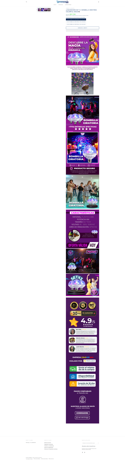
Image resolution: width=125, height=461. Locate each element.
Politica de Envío (47, 442)
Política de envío (51, 458)
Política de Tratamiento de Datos (50, 449)
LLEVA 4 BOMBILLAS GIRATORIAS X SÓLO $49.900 (76, 22)
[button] (82, 31)
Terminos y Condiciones (49, 445)
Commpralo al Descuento (70, 8)
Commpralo (30, 457)
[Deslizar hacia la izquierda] (36, 10)
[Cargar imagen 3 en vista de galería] (45, 9)
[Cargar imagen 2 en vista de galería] (42, 9)
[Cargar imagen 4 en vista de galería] (49, 9)
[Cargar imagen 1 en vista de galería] (39, 9)
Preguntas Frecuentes (48, 444)
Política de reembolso (37, 458)
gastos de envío (75, 15)
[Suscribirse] (98, 443)
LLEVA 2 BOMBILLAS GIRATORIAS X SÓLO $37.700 (76, 19)
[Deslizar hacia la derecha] (52, 10)
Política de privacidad (44, 458)
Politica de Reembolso (48, 447)
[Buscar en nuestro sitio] (26, 2)
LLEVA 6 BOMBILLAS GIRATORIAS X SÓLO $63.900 (76, 24)
